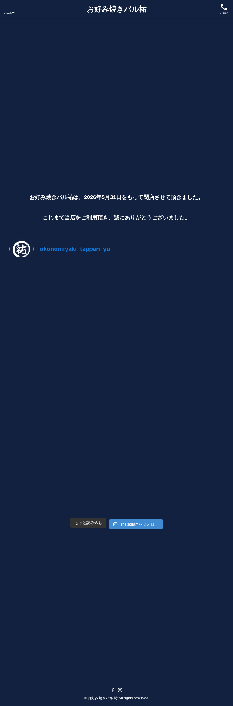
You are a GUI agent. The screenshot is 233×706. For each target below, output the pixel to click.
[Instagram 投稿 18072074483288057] (62, 360)
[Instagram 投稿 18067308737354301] (171, 298)
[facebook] (113, 690)
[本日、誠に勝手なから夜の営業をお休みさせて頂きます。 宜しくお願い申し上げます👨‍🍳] (171, 360)
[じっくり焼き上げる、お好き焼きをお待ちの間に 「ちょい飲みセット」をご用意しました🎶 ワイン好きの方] (62, 484)
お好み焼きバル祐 (117, 9)
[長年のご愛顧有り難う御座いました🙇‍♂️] (62, 298)
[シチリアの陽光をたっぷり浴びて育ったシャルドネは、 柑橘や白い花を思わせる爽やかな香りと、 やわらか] (171, 484)
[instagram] (120, 690)
